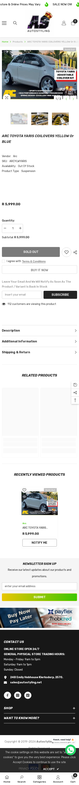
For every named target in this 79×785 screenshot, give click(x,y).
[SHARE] (74, 252)
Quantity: (8, 220)
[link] (20, 444)
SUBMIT (40, 597)
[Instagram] (17, 695)
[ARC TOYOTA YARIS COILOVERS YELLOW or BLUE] (39, 503)
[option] (39, 74)
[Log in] (64, 23)
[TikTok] (27, 695)
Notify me (39, 542)
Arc (15, 156)
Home (5, 41)
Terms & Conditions (34, 261)
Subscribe (60, 295)
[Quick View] (24, 497)
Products (18, 41)
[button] (66, 99)
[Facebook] (7, 695)
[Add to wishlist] (66, 252)
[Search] (15, 23)
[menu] (4, 23)
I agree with (14, 261)
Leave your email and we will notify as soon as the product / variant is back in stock (36, 284)
